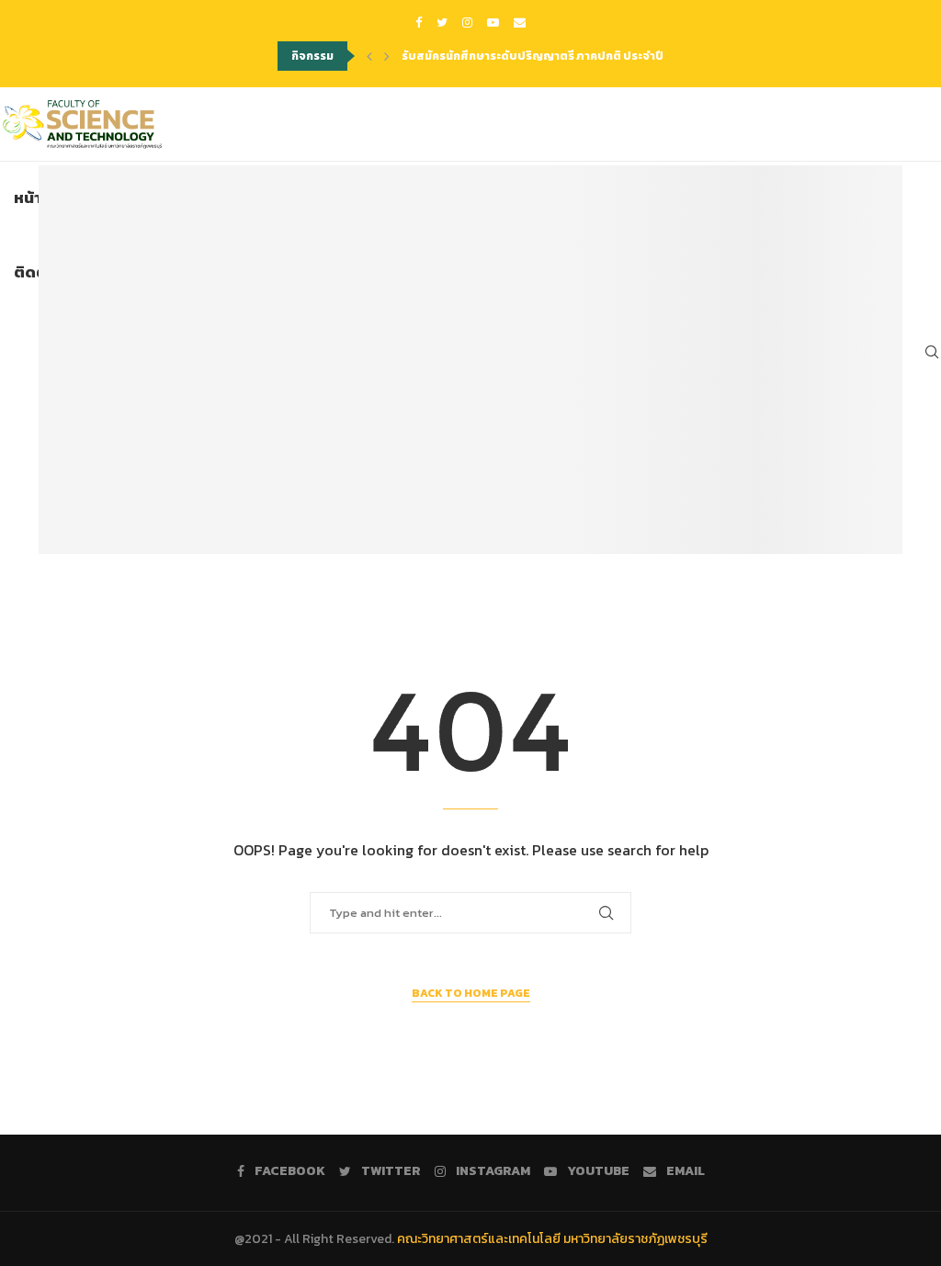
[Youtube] (493, 22)
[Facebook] (418, 22)
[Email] (520, 22)
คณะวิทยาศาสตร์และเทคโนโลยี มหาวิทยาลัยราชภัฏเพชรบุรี (552, 1239)
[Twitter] (442, 22)
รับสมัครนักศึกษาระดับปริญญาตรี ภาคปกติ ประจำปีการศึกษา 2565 (572, 56)
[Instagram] (467, 22)
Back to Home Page (471, 993)
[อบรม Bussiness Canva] (470, 359)
